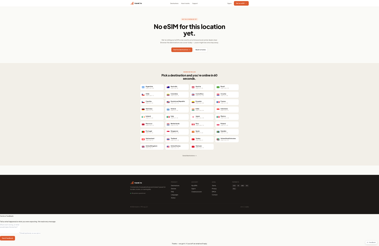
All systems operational (138, 193)
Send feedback (7, 238)
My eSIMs (194, 185)
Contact (215, 195)
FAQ (172, 192)
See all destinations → (189, 155)
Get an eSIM (240, 3)
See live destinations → (181, 50)
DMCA (214, 192)
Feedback (372, 242)
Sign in (229, 3)
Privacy (214, 188)
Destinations (174, 3)
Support (195, 3)
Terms (214, 185)
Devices (173, 188)
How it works (185, 3)
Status (173, 198)
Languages (174, 195)
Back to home (201, 50)
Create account (196, 192)
